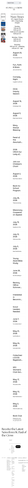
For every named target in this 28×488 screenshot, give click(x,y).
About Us (9, 463)
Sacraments (9, 465)
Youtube (20, 462)
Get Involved (9, 464)
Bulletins (9, 461)
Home (8, 460)
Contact (9, 468)
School (8, 467)
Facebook (20, 460)
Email (10, 440)
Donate (8, 469)
